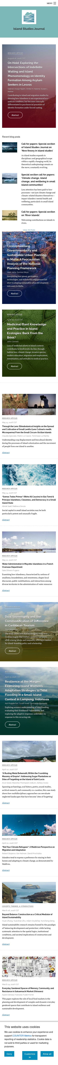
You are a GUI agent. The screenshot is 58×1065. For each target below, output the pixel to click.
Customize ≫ (30, 1055)
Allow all (48, 1053)
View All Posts (29, 230)
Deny (10, 1053)
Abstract (17, 115)
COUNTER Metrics (22, 1035)
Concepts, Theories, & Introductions (17, 906)
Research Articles (15, 53)
